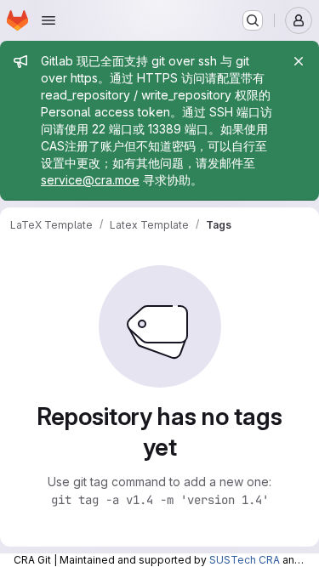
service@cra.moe (90, 180)
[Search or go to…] (252, 20)
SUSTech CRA (244, 559)
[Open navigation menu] (48, 20)
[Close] (298, 61)
